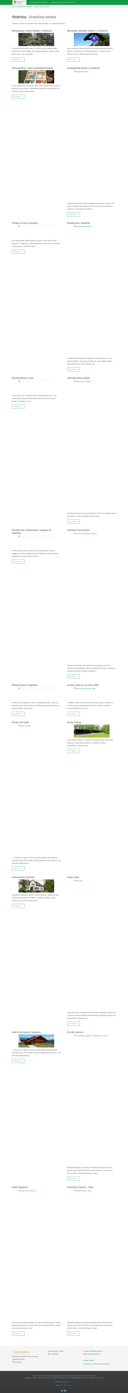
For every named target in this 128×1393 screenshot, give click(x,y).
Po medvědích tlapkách (57, 23)
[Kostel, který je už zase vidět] (91, 693)
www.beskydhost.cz (94, 1354)
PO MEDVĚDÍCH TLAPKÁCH (24, 6)
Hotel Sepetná (20, 1187)
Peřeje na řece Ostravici (25, 223)
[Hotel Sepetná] (36, 1254)
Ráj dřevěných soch (22, 378)
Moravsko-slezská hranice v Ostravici (87, 30)
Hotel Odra (73, 877)
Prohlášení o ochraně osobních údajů (96, 1364)
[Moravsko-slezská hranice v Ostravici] (91, 39)
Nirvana (62, 1385)
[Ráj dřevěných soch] (36, 386)
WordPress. (69, 1385)
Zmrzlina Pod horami (78, 530)
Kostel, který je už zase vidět (82, 685)
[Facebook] (62, 1391)
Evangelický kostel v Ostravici (83, 68)
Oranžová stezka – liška (80, 1187)
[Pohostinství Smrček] (36, 886)
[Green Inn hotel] (36, 789)
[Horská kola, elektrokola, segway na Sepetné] (36, 541)
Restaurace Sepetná (78, 223)
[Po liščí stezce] (91, 1099)
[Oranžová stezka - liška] (91, 1254)
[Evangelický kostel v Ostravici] (91, 135)
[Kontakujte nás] (65, 1391)
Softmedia (70, 1381)
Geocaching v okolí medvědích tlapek (32, 68)
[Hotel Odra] (91, 944)
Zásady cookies (88, 1360)
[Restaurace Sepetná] (91, 290)
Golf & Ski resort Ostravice (26, 1032)
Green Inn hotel (20, 722)
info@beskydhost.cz (96, 1351)
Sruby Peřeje (74, 722)
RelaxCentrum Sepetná (24, 685)
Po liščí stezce (75, 1032)
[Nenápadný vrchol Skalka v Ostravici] (36, 39)
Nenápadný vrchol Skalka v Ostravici (32, 30)
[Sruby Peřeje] (91, 731)
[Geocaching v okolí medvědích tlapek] (36, 76)
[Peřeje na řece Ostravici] (36, 231)
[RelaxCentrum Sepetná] (36, 693)
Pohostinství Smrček (23, 877)
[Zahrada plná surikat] (91, 445)
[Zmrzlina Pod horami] (91, 597)
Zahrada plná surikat (78, 378)
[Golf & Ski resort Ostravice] (36, 1040)
